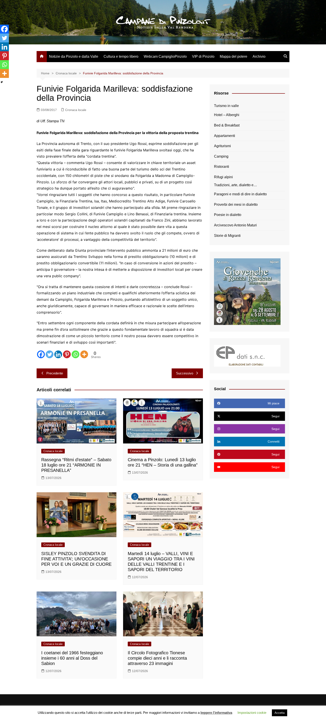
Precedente (54, 373)
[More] (84, 354)
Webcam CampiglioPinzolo (165, 56)
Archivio (259, 56)
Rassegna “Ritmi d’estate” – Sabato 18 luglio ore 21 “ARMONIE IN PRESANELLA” (76, 465)
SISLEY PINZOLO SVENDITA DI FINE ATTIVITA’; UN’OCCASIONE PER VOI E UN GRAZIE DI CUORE (76, 559)
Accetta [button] (280, 712)
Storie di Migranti (227, 235)
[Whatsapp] (75, 354)
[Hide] (2, 82)
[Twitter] (49, 354)
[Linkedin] (58, 354)
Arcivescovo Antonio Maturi (235, 225)
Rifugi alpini (223, 177)
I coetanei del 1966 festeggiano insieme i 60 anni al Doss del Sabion (72, 658)
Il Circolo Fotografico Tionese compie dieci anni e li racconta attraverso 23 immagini (157, 658)
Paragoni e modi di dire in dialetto (240, 194)
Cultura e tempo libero (121, 56)
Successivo (184, 373)
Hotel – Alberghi (226, 115)
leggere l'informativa (216, 712)
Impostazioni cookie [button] (252, 712)
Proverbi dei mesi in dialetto (236, 204)
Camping (221, 156)
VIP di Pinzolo (203, 56)
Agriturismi (222, 146)
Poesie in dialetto (227, 215)
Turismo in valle (226, 106)
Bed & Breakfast (227, 125)
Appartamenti (224, 136)
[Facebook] (41, 354)
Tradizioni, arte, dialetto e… (235, 185)
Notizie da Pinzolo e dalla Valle (73, 56)
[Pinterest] (67, 354)
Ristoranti (221, 166)
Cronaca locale (75, 110)
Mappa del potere (233, 56)
